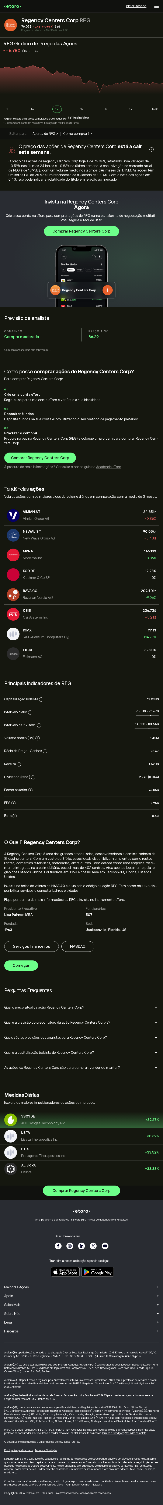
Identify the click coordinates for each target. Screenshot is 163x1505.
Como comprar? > (77, 134)
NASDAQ (78, 946)
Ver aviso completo (135, 1433)
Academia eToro (108, 467)
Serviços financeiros (31, 946)
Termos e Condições (113, 1433)
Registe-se (9, 118)
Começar (21, 965)
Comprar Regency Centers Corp (81, 231)
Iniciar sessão (136, 6)
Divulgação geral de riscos (18, 1450)
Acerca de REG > (45, 134)
